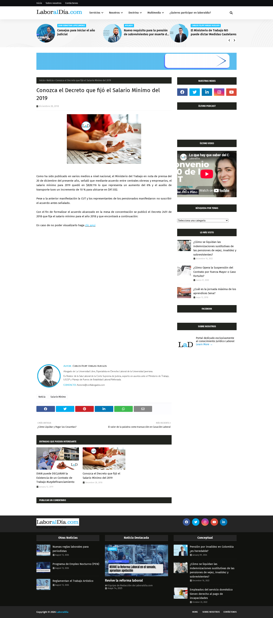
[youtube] (231, 92)
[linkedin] (207, 92)
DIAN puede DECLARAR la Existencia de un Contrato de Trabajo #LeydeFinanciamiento (55, 478)
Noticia (50, 80)
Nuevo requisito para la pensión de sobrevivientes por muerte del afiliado (147, 32)
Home (195, 612)
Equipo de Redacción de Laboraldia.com (130, 585)
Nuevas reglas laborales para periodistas (71, 549)
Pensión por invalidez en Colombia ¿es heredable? (212, 549)
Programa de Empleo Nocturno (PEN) (76, 564)
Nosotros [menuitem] (114, 12)
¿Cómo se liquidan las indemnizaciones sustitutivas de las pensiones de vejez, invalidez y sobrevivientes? (214, 248)
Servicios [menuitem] (94, 12)
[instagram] (219, 92)
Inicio (39, 3)
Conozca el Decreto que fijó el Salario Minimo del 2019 (101, 475)
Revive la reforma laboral (124, 580)
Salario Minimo (58, 397)
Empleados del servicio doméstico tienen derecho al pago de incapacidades (211, 594)
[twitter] (194, 92)
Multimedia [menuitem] (154, 12)
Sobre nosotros (53, 3)
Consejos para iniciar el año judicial (76, 32)
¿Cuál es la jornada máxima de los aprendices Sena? (214, 291)
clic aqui (90, 225)
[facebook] (182, 92)
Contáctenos (71, 3)
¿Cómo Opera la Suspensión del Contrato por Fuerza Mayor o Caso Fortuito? (214, 272)
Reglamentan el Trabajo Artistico (73, 581)
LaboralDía (62, 612)
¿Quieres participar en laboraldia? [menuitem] (190, 12)
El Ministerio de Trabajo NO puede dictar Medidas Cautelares (213, 32)
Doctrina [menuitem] (134, 12)
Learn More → (204, 344)
